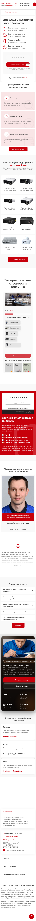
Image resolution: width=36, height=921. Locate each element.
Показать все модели (18, 259)
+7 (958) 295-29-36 (24, 3)
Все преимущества (18, 149)
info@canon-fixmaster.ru (12, 771)
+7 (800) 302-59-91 (24, 5)
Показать (18, 625)
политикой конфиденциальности (21, 69)
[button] (14, 536)
